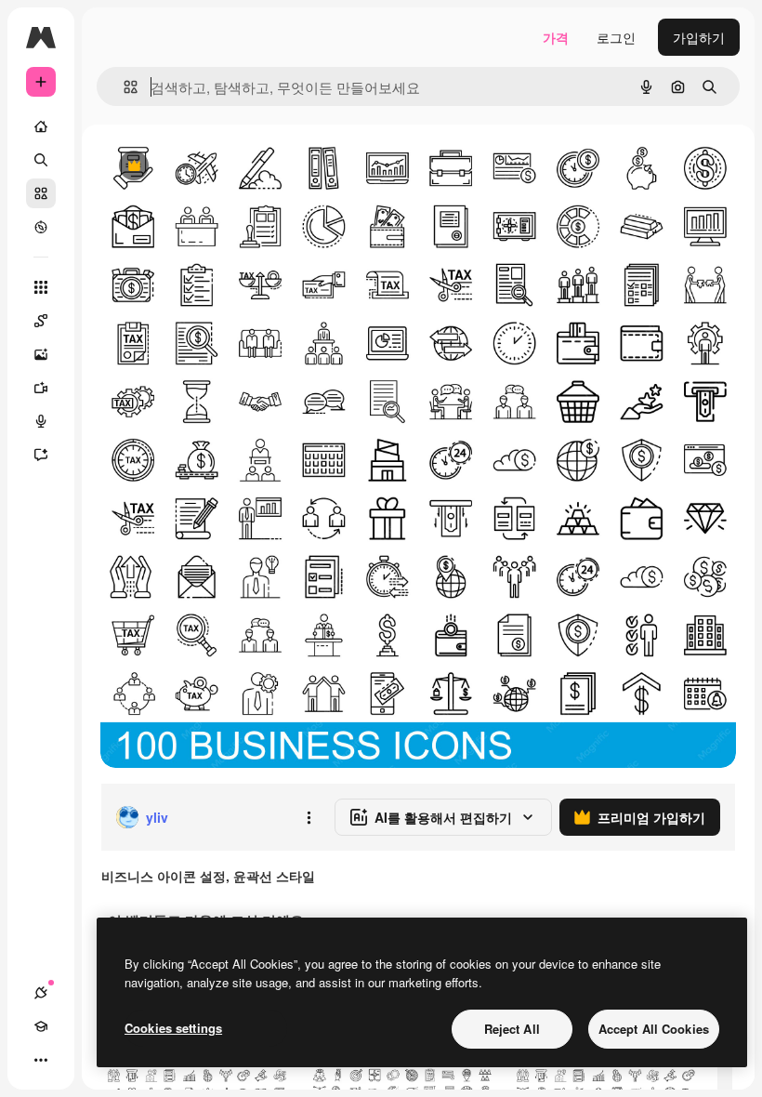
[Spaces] (41, 321)
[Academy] (41, 1026)
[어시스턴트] (41, 454)
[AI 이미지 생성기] (41, 354)
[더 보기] (41, 1060)
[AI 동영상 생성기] (41, 388)
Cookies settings (173, 1028)
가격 (556, 37)
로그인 (616, 37)
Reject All (512, 1029)
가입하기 (699, 37)
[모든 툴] (41, 287)
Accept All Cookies (653, 1029)
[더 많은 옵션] (308, 817)
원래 (207, 167)
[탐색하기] (41, 227)
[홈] (41, 126)
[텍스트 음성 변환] (41, 421)
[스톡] (41, 193)
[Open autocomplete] (123, 87)
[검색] (41, 160)
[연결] (41, 993)
